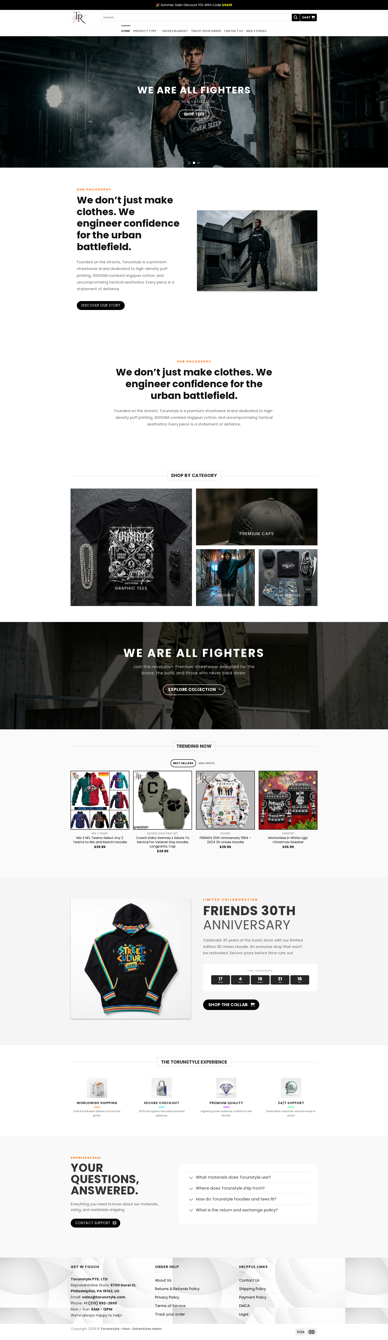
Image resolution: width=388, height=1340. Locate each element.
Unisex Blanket (175, 31)
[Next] (317, 817)
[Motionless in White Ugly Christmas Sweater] (288, 800)
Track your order (206, 31)
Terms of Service (170, 1305)
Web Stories (256, 31)
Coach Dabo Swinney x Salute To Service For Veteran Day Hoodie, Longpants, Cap (162, 842)
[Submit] (295, 17)
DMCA (244, 1305)
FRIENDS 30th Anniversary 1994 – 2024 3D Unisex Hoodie (225, 840)
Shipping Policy (252, 1288)
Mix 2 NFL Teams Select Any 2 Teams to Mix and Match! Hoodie (100, 840)
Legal (243, 1314)
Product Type (145, 31)
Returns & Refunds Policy (177, 1288)
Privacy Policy (167, 1297)
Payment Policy (252, 1297)
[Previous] (71, 817)
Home (125, 31)
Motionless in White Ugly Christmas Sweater (288, 840)
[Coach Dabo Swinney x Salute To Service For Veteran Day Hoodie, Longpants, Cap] (163, 800)
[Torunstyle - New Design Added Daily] (83, 17)
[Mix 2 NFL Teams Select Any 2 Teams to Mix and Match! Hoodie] (100, 800)
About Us (163, 1280)
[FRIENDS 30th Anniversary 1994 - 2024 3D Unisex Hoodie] (225, 800)
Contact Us (233, 31)
